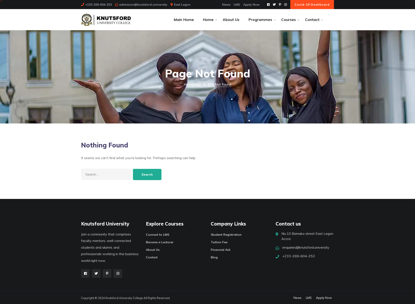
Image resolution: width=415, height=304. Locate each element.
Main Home (184, 19)
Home (208, 19)
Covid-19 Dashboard (312, 4)
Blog (214, 257)
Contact (312, 19)
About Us (231, 19)
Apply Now (251, 4)
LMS (237, 4)
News (226, 4)
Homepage (192, 84)
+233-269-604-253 (98, 4)
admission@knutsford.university (143, 4)
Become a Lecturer (160, 242)
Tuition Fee (219, 242)
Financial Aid (220, 250)
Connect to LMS (157, 235)
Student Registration (226, 235)
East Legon (182, 4)
